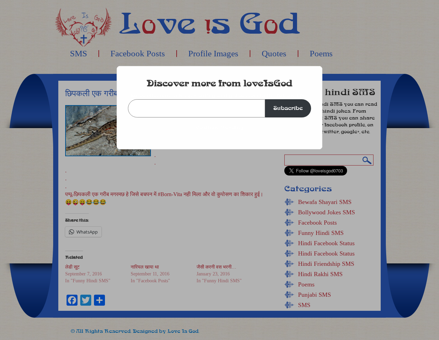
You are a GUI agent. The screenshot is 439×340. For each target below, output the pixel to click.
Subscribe (288, 108)
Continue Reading (219, 127)
